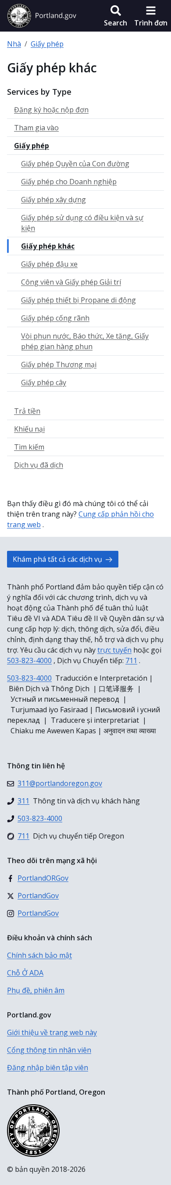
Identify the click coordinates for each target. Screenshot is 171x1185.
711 (131, 660)
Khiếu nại (29, 429)
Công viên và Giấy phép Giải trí (71, 282)
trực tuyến (114, 650)
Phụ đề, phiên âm (35, 990)
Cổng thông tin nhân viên (49, 1050)
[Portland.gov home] (41, 16)
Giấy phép (47, 44)
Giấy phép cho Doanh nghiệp (69, 181)
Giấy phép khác (48, 246)
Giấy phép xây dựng (53, 199)
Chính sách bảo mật (39, 955)
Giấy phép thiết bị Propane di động (78, 300)
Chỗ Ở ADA (25, 973)
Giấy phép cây (43, 382)
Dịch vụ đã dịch (38, 465)
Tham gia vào (36, 127)
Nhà (14, 44)
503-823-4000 (29, 660)
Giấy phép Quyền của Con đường (75, 163)
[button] (115, 16)
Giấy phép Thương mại (58, 364)
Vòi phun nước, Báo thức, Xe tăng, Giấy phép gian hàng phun (85, 341)
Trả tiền (27, 411)
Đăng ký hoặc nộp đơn (51, 109)
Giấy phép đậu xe (49, 264)
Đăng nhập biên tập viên (47, 1067)
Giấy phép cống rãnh (55, 318)
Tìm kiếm (29, 447)
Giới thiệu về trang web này (52, 1032)
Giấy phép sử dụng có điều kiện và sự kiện (82, 223)
